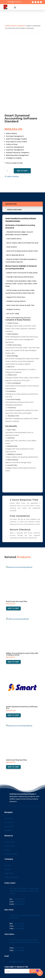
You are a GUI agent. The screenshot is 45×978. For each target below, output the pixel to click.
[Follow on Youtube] (41, 2)
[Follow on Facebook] (33, 2)
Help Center (9, 873)
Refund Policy (9, 846)
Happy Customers (11, 877)
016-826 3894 (19, 904)
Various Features (14, 209)
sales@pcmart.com (16, 962)
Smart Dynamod (18, 26)
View (8, 568)
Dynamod (8, 830)
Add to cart (22, 171)
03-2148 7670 (19, 899)
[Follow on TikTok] (38, 2)
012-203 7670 (20, 902)
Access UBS (9, 826)
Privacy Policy (9, 842)
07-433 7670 (19, 924)
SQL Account (9, 822)
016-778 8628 (19, 928)
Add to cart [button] (13, 608)
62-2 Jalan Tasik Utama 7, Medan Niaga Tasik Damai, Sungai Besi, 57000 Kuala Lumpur (24, 891)
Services (7, 865)
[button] (11, 176)
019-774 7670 (19, 926)
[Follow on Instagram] (35, 2)
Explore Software (11, 854)
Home (7, 26)
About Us (8, 869)
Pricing (7, 850)
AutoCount (8, 818)
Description (11, 204)
